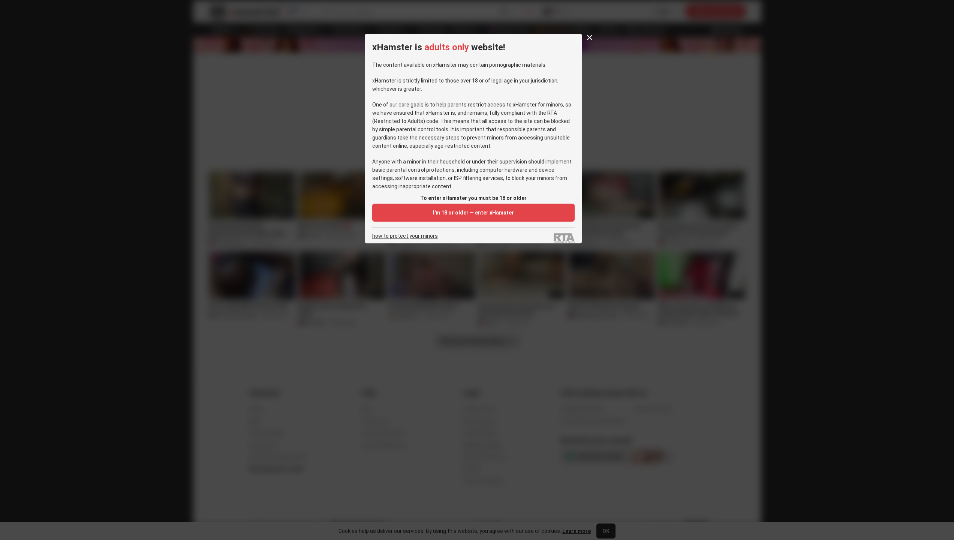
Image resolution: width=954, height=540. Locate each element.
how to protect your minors (405, 236)
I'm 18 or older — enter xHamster (473, 213)
